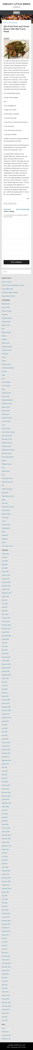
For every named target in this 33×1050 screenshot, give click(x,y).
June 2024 (5, 646)
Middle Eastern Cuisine (8, 450)
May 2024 (4, 650)
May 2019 (4, 860)
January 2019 (5, 874)
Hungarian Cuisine (7, 403)
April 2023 (4, 692)
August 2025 (5, 596)
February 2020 (6, 828)
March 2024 (5, 653)
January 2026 (5, 578)
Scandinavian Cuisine (8, 496)
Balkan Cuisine (6, 325)
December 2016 (6, 963)
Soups (3, 499)
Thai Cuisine (12, 203)
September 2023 (6, 675)
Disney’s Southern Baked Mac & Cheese (13, 285)
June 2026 (5, 561)
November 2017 (6, 924)
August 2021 (5, 764)
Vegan (3, 531)
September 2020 (6, 803)
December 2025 (6, 582)
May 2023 (4, 689)
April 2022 (4, 735)
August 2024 (5, 639)
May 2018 (4, 903)
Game (3, 389)
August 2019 (5, 849)
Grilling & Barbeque (7, 400)
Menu (16, 12)
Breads (4, 336)
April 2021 (4, 778)
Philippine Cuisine (7, 464)
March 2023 (5, 696)
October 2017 (5, 927)
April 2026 (4, 568)
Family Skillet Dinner (7, 289)
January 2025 (5, 621)
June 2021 (5, 771)
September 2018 (6, 888)
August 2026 (5, 553)
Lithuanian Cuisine (7, 435)
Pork (5, 203)
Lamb (3, 425)
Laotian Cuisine (6, 428)
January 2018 (5, 917)
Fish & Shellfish (6, 382)
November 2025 (6, 586)
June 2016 (5, 981)
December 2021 (6, 749)
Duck (3, 378)
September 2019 (6, 846)
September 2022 (6, 717)
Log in (3, 1028)
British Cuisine (6, 343)
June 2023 (5, 685)
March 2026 (5, 571)
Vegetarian (5, 539)
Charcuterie (5, 353)
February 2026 (6, 575)
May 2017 (4, 945)
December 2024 (6, 625)
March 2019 (5, 867)
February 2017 (6, 956)
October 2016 (5, 970)
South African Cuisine (8, 506)
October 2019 (5, 842)
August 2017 (5, 935)
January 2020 (5, 831)
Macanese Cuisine (7, 439)
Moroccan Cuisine (7, 453)
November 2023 (6, 667)
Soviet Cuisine (6, 510)
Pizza (3, 467)
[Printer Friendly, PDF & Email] (6, 38)
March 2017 (5, 952)
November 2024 (6, 628)
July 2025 (4, 600)
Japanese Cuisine (7, 417)
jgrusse (15, 22)
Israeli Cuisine (6, 410)
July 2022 (4, 724)
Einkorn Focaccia (6, 281)
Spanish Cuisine (6, 514)
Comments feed (6, 1035)
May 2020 (4, 817)
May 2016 (4, 984)
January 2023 (5, 703)
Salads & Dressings (7, 489)
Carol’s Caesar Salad (22, 209)
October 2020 (5, 799)
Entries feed (5, 1031)
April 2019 (4, 863)
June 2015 (5, 1020)
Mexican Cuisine (6, 446)
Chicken (4, 360)
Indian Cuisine (6, 407)
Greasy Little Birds (16, 4)
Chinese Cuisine (6, 364)
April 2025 (4, 610)
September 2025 (6, 593)
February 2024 (6, 657)
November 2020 (6, 796)
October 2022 (5, 714)
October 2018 (5, 885)
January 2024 (5, 660)
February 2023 (6, 699)
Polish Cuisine (6, 471)
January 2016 (5, 999)
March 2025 (5, 614)
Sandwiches (5, 492)
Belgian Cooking (6, 332)
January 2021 (5, 789)
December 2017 (6, 920)
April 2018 (4, 906)
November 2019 (6, 838)
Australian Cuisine (7, 318)
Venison (4, 542)
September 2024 (6, 635)
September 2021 (6, 760)
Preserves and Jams (7, 482)
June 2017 (5, 942)
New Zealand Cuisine (8, 457)
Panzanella (7, 209)
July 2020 (4, 810)
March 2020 (5, 824)
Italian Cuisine (6, 414)
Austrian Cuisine (6, 321)
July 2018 (4, 895)
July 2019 (4, 853)
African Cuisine (6, 307)
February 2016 (6, 995)
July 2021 (4, 767)
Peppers (4, 460)
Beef (3, 328)
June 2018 (5, 899)
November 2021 (6, 753)
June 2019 (5, 856)
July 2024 (4, 642)
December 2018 (6, 878)
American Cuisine (7, 311)
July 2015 (4, 1016)
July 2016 (4, 977)
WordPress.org (6, 1038)
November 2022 (6, 710)
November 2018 (6, 881)
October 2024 (5, 632)
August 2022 (5, 721)
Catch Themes (22, 1047)
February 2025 (6, 618)
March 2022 (5, 739)
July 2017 (4, 938)
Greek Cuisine (6, 396)
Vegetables (5, 535)
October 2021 (5, 756)
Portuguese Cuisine (7, 478)
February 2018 (6, 913)
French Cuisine (6, 385)
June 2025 (5, 603)
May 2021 (4, 774)
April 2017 (4, 949)
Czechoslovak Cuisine (8, 368)
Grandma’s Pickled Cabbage (10, 292)
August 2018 (5, 892)
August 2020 (5, 806)
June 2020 (5, 813)
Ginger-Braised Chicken (8, 296)
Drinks (3, 375)
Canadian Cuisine (7, 350)
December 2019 (6, 835)
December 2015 (6, 1002)
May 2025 (4, 607)
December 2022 (6, 707)
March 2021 (5, 781)
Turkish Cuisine (6, 524)
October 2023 (5, 671)
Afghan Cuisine (6, 303)
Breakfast (4, 339)
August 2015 (5, 1013)
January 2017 (5, 959)
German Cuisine (6, 393)
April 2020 (4, 821)
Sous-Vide (4, 503)
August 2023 (5, 678)
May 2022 (4, 732)
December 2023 (6, 664)
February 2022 (6, 742)
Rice (3, 485)
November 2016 (6, 967)
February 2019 (6, 870)
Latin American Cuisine (8, 432)
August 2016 (5, 974)
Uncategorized (6, 528)
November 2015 (6, 1006)
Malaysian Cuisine (7, 442)
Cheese (4, 357)
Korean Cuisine (6, 421)
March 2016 (5, 991)
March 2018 (5, 910)
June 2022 (5, 728)
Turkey (4, 521)
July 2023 (4, 682)
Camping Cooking (7, 346)
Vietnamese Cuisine (7, 546)
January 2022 (5, 746)
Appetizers (5, 314)
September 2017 (6, 931)
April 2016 (4, 988)
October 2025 (5, 589)
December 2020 (6, 792)
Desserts (4, 371)
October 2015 (5, 1009)
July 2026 (4, 557)
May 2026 (4, 564)
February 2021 (6, 785)
